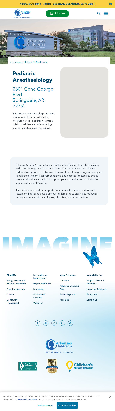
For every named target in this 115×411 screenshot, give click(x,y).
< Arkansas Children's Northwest (29, 62)
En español (92, 294)
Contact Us (92, 299)
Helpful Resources (42, 283)
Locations (64, 280)
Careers (10, 294)
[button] (110, 4)
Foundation (38, 289)
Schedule (60, 13)
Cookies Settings (45, 405)
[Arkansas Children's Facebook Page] (37, 323)
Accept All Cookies (67, 405)
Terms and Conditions (27, 399)
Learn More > (88, 3)
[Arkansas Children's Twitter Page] (45, 323)
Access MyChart (67, 294)
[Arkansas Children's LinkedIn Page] (62, 323)
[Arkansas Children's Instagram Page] (54, 323)
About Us (11, 275)
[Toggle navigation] (106, 14)
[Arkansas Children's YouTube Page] (70, 323)
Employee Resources (97, 289)
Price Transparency (16, 289)
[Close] (110, 396)
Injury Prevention (68, 275)
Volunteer (38, 303)
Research (64, 299)
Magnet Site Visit (94, 275)
